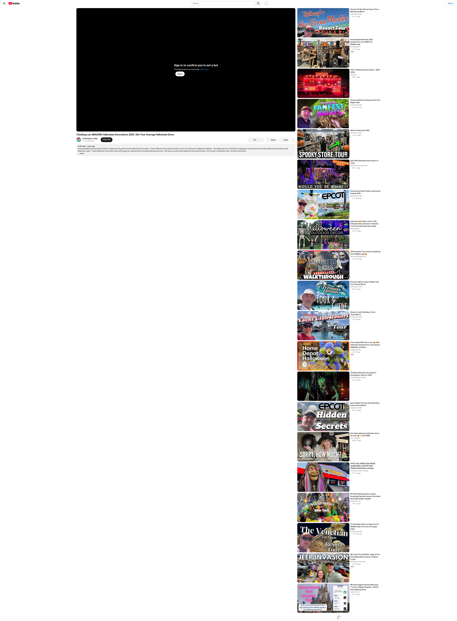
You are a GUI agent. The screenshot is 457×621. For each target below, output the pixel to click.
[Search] (258, 3)
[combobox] (223, 3)
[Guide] (4, 3)
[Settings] (439, 3)
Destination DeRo (90, 138)
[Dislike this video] (261, 140)
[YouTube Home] (14, 3)
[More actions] (293, 140)
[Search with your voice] (266, 3)
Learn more (204, 69)
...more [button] (81, 153)
